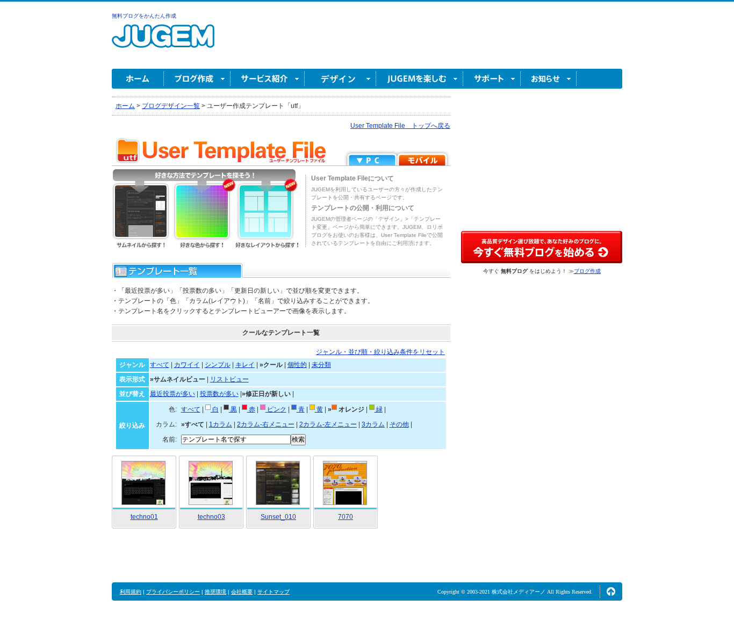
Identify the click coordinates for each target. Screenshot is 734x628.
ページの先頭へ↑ (611, 591)
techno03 (211, 517)
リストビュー (229, 379)
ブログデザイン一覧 (171, 106)
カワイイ (187, 365)
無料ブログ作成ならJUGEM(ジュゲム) (163, 42)
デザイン (340, 79)
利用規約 (130, 592)
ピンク (275, 409)
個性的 (297, 365)
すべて (159, 365)
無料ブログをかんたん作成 (144, 16)
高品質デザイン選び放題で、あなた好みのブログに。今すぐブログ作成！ (541, 247)
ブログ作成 (197, 79)
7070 (345, 517)
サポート (492, 79)
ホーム (138, 79)
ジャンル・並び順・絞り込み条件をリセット (380, 352)
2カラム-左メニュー (328, 424)
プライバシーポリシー (173, 592)
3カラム (373, 424)
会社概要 (242, 592)
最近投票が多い (172, 394)
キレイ (245, 365)
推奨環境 (215, 592)
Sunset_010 (278, 517)
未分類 (321, 365)
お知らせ (549, 79)
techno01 (144, 517)
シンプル (218, 365)
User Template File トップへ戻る (400, 125)
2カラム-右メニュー (265, 424)
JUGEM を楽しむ (419, 79)
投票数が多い (219, 394)
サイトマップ (273, 592)
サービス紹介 (268, 79)
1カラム (220, 424)
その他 (399, 424)
